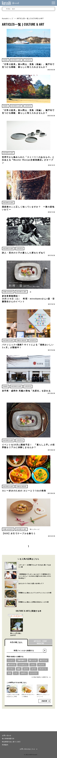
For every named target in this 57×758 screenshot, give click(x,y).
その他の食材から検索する (39, 677)
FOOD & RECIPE (8, 292)
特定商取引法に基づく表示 (11, 742)
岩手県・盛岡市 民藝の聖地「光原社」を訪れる (26, 391)
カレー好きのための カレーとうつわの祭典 (24, 491)
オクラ (26, 669)
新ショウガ (32, 660)
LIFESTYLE (28, 60)
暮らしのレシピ (35, 529)
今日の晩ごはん (16, 642)
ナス (15, 673)
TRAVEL (5, 60)
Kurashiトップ (7, 18)
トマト (33, 664)
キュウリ (41, 664)
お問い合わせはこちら (27, 749)
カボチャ (24, 673)
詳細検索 (44, 701)
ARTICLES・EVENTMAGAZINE (40, 642)
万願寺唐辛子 (21, 660)
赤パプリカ (43, 660)
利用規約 (5, 745)
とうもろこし (23, 664)
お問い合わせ (6, 735)
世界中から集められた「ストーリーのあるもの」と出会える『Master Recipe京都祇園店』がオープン (28, 160)
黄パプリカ (11, 664)
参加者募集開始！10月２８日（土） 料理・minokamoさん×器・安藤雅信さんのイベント (28, 299)
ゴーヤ (34, 669)
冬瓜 (9, 673)
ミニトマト (33, 673)
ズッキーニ (42, 669)
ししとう (11, 660)
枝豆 (18, 669)
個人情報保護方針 (8, 738)
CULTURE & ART (16, 60)
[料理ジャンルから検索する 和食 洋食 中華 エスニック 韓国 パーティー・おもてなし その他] (26, 651)
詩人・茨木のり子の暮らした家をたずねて (23, 253)
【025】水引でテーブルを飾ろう (19, 533)
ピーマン (11, 669)
